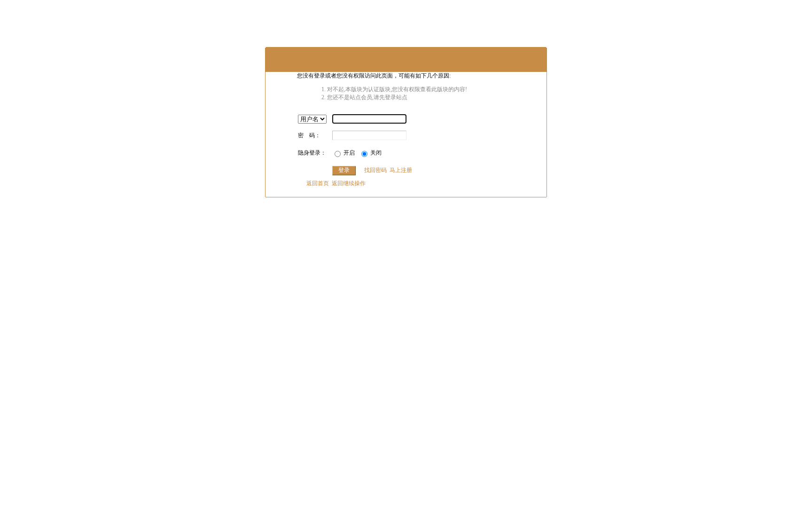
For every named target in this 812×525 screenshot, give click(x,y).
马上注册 (401, 170)
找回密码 (375, 170)
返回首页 (317, 183)
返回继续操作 (349, 183)
